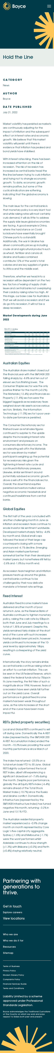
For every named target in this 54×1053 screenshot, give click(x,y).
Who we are (10, 934)
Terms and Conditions (13, 988)
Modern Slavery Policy (13, 975)
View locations (14, 918)
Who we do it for (13, 941)
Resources (9, 947)
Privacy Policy (9, 971)
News (6, 85)
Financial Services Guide (15, 984)
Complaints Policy (11, 980)
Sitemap (8, 953)
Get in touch (12, 906)
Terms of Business (11, 966)
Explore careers (12, 912)
